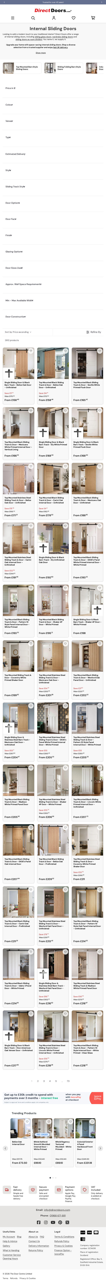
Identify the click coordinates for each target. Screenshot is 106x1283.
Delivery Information (39, 1245)
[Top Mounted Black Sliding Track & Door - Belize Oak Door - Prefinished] (53, 840)
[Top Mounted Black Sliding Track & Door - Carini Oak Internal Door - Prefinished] (18, 902)
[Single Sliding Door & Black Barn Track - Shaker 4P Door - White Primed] (87, 600)
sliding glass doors (43, 36)
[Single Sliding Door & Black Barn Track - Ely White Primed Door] (53, 423)
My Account (9, 1236)
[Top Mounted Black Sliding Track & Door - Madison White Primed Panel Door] (18, 780)
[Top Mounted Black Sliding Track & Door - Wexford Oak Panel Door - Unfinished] (87, 656)
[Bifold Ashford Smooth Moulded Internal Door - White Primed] (42, 1128)
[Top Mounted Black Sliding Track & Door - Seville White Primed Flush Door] (87, 363)
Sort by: (17, 332)
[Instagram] (45, 1222)
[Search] (33, 18)
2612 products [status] (12, 340)
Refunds (14, 1278)
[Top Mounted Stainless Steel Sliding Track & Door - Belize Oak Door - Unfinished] (18, 478)
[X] (67, 1222)
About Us (33, 1236)
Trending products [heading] (24, 1113)
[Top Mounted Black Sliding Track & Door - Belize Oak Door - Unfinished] (53, 363)
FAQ (42, 1236)
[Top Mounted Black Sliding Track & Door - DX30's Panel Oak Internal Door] (18, 840)
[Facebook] (38, 1222)
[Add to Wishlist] (31, 351)
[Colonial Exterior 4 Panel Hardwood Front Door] (85, 1128)
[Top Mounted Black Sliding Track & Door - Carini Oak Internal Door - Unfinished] (53, 478)
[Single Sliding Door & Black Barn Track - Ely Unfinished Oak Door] (53, 538)
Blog (19, 1236)
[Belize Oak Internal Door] (20, 1128)
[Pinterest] (60, 1222)
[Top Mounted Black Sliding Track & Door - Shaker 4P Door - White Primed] (53, 600)
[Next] (100, 1148)
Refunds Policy (61, 1241)
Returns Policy (36, 1250)
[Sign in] (54, 18)
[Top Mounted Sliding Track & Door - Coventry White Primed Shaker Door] (18, 656)
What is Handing (11, 1250)
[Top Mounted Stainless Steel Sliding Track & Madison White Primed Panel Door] (87, 964)
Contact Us (34, 1241)
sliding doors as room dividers (29, 39)
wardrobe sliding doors (62, 36)
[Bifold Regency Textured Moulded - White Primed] (64, 1128)
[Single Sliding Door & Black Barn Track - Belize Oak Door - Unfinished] (18, 363)
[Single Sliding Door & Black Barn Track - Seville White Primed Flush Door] (87, 423)
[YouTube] (53, 1222)
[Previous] (5, 1148)
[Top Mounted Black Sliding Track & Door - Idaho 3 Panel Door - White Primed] (18, 964)
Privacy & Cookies (63, 1245)
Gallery (6, 1245)
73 (68, 1081)
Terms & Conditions (64, 1236)
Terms (5, 1278)
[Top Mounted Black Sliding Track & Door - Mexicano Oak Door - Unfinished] (87, 478)
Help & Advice (10, 1241)
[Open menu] (13, 18)
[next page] (74, 1081)
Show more (41, 52)
